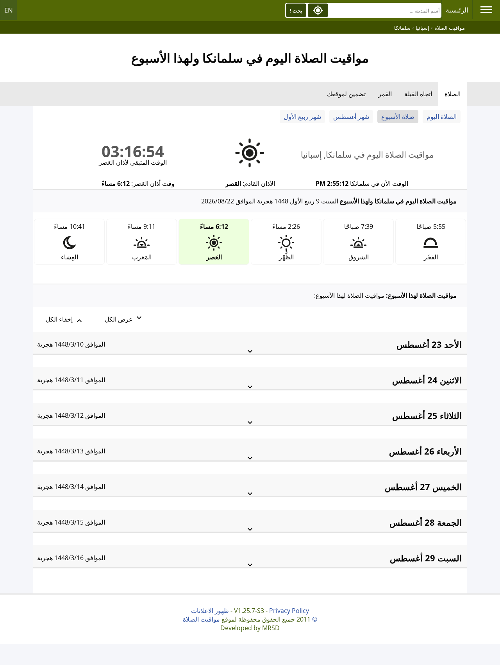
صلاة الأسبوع (397, 116)
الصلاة (453, 94)
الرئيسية (457, 9)
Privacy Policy (289, 610)
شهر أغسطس (351, 116)
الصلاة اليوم (442, 116)
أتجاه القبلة (418, 94)
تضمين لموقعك (346, 94)
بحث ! (296, 10)
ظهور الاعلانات (210, 610)
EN (8, 9)
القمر (385, 94)
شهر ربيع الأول (302, 116)
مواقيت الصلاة (201, 619)
